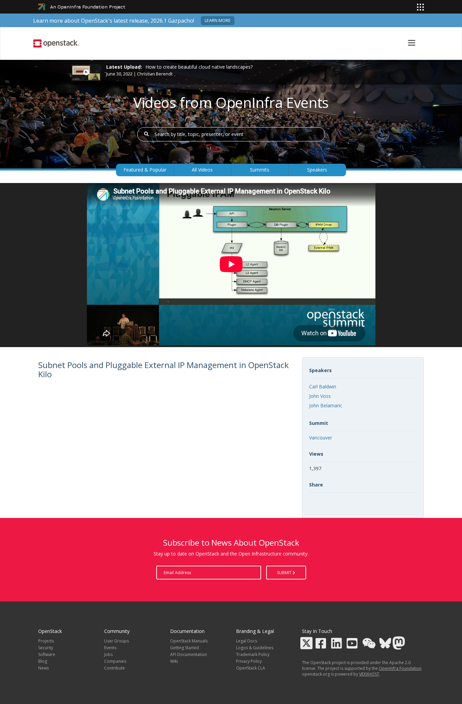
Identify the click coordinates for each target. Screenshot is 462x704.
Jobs (108, 654)
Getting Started (184, 648)
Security (45, 648)
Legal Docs (246, 641)
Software (46, 654)
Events (110, 648)
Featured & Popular (144, 169)
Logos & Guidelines (254, 648)
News (43, 668)
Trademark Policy (253, 654)
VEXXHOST (369, 674)
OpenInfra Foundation (400, 668)
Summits (259, 169)
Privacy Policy (249, 661)
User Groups (116, 641)
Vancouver (320, 437)
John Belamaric (325, 405)
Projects (46, 641)
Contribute (114, 668)
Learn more (218, 20)
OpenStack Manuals (189, 641)
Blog (42, 661)
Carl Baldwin (322, 386)
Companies (115, 661)
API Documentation (188, 654)
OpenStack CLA (250, 668)
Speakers (317, 169)
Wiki (174, 661)
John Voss (320, 396)
